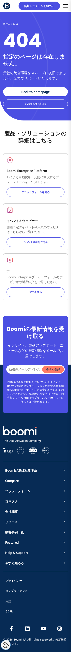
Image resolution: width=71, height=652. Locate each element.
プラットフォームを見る (35, 192)
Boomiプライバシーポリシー (43, 398)
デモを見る (35, 292)
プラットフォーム (17, 491)
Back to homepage (35, 92)
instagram (59, 628)
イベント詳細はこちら (35, 242)
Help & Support (16, 553)
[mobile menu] (65, 5)
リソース (11, 522)
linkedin (27, 628)
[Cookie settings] (6, 645)
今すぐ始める (14, 563)
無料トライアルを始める (40, 6)
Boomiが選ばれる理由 (21, 470)
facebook (11, 628)
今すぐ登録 (53, 369)
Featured (12, 542)
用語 (8, 601)
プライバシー (14, 580)
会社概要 (13, 511)
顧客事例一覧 (14, 532)
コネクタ (13, 501)
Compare (12, 481)
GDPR (9, 611)
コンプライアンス (17, 591)
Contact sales (35, 104)
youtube (43, 628)
